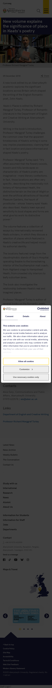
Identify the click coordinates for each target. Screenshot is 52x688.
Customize (24, 369)
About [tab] (43, 316)
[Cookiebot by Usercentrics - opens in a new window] (37, 309)
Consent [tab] (9, 316)
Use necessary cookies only (26, 377)
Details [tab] (26, 316)
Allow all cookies (26, 361)
